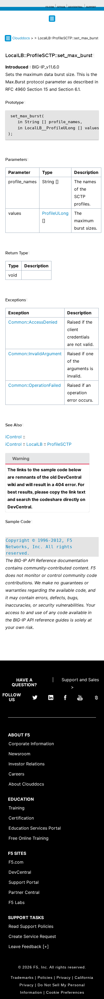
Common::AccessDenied (32, 322)
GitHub (61, 7)
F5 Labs (17, 902)
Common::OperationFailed (34, 385)
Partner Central (24, 892)
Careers (16, 774)
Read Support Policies (31, 926)
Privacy (64, 977)
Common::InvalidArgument (35, 353)
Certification (21, 818)
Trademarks (22, 977)
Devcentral (75, 7)
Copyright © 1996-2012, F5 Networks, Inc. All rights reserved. (39, 547)
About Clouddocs (26, 784)
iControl (13, 436)
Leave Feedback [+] (29, 946)
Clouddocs (21, 38)
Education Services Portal (35, 828)
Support (91, 7)
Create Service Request (32, 936)
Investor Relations (27, 763)
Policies (45, 977)
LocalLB (34, 444)
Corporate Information (31, 743)
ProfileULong (55, 213)
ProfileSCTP (59, 444)
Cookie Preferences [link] (65, 992)
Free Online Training (29, 838)
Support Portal (24, 882)
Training (17, 808)
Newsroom (19, 753)
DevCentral (20, 872)
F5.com (50, 7)
